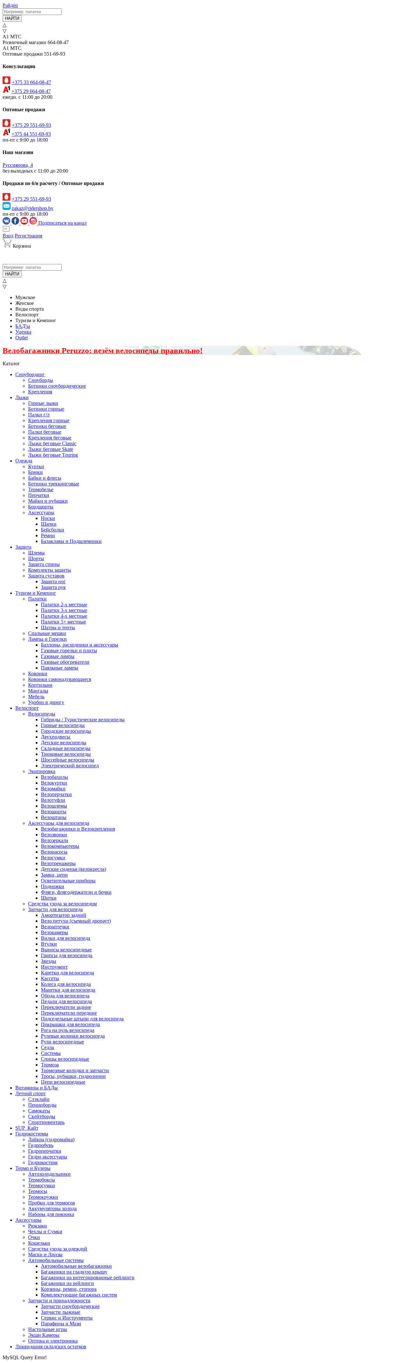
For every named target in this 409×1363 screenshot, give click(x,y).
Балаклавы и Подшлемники (71, 541)
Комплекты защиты (49, 570)
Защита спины (44, 564)
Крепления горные (48, 420)
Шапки (49, 524)
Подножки (52, 886)
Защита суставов (46, 575)
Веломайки (53, 788)
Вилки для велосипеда (65, 938)
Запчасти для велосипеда (55, 909)
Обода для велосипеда (65, 995)
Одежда (23, 460)
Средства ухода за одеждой (57, 1248)
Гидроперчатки (44, 1151)
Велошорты (53, 811)
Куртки (36, 466)
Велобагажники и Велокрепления (78, 829)
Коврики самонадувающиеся (59, 679)
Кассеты (50, 978)
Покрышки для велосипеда (70, 1024)
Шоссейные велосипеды (67, 760)
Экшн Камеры (43, 1335)
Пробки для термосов (51, 1202)
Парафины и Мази (61, 1323)
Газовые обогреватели (65, 662)
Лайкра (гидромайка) (51, 1139)
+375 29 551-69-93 (31, 125)
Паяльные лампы (59, 667)
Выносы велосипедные (66, 949)
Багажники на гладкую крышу (74, 1271)
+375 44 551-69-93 (31, 134)
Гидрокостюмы (31, 1133)
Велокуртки (54, 783)
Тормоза (50, 1064)
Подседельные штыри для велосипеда (82, 1018)
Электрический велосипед (70, 765)
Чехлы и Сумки (45, 1231)
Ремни (48, 535)
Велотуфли (53, 800)
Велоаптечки (55, 926)
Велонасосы (54, 852)
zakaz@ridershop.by (32, 208)
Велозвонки (54, 834)
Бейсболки (52, 529)
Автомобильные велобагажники (76, 1266)
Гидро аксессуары (47, 1156)
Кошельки (39, 1243)
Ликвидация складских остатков (50, 1346)
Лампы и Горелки (47, 639)
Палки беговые (44, 432)
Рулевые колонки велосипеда (73, 1036)
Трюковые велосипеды (66, 754)
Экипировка (41, 771)
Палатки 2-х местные (64, 604)
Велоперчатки (56, 794)
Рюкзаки (37, 1225)
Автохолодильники (49, 1174)
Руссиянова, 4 (18, 165)
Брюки (35, 472)
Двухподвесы (55, 737)
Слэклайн (39, 1099)
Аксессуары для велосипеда (58, 823)
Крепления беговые (49, 437)
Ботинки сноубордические (57, 386)
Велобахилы (54, 777)
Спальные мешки (47, 633)
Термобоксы (41, 1179)
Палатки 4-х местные (64, 616)
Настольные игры (47, 1329)
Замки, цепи (54, 875)
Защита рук (53, 587)
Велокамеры (54, 932)
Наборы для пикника (51, 1214)
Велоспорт (27, 708)
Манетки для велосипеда (68, 990)
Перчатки (38, 495)
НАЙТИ (12, 18)
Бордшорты (40, 506)
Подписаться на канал (62, 223)
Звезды (48, 961)
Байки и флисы (44, 478)
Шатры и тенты (58, 627)
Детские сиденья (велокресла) (73, 869)
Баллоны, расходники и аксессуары (79, 644)
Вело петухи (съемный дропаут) (76, 921)
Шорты (36, 558)
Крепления (40, 391)
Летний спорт (30, 1093)
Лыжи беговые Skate (50, 449)
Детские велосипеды (63, 742)
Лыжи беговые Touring (53, 455)
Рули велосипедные (62, 1041)
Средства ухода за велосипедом (62, 903)
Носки (48, 518)
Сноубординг (30, 374)
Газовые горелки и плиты (69, 650)
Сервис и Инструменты (67, 1317)
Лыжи (22, 397)
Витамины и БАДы (36, 1087)
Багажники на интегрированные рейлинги (88, 1277)
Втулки (49, 944)
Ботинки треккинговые (53, 483)
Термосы (37, 1191)
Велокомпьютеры (60, 846)
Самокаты (39, 1110)
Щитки (49, 898)
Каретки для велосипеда (67, 972)
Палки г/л (39, 414)
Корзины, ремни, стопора (68, 1289)
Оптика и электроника (53, 1341)
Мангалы (38, 690)
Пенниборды (42, 1105)
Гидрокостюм (43, 1162)
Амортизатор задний (63, 915)
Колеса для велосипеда (66, 984)
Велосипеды (41, 713)
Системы (51, 1053)
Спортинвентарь (46, 1122)
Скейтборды (41, 1116)
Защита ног (53, 581)
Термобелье (40, 489)
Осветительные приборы (68, 880)
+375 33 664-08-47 (31, 82)
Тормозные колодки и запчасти (75, 1070)
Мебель (36, 696)
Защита (23, 547)
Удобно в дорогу (46, 702)
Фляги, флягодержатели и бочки (76, 892)
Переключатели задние (66, 1007)
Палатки (37, 598)
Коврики (37, 673)
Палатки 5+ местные (63, 621)
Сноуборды (40, 380)
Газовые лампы (57, 656)
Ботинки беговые (47, 426)
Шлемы (36, 552)
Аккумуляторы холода (52, 1208)
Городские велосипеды (66, 731)
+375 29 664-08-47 (31, 91)
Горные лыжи (43, 403)
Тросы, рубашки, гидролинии (73, 1076)
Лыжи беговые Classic (52, 443)
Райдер (10, 5)
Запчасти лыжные (60, 1312)
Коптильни (40, 685)
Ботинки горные (46, 409)
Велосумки (53, 857)
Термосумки (41, 1185)
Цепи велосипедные (63, 1082)
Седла (47, 1047)
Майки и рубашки (48, 501)
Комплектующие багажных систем (79, 1294)
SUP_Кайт (26, 1128)
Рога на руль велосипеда (67, 1030)
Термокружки (43, 1197)
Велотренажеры (58, 863)
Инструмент (54, 967)
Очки (34, 1237)
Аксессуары (41, 512)
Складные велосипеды (65, 748)
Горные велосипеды (63, 725)
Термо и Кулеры (32, 1168)
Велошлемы (54, 806)
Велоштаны (53, 817)
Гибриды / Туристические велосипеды (83, 719)
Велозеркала (54, 840)
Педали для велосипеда (66, 1001)
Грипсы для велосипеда (66, 955)
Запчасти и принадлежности (59, 1300)
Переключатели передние (69, 1013)
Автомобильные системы (56, 1260)
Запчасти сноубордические (70, 1306)
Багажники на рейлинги (67, 1283)
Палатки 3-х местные (64, 610)
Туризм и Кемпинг (35, 593)
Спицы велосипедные (65, 1059)
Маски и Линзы (45, 1254)
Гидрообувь (40, 1145)
